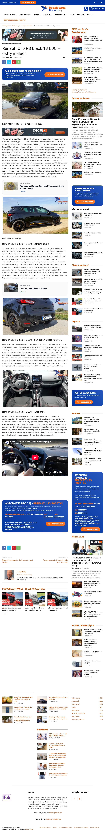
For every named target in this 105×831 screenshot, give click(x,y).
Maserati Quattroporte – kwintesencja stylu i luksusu (17, 561)
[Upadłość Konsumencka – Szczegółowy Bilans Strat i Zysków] (42, 746)
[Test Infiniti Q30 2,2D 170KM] (77, 235)
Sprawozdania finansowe (81, 827)
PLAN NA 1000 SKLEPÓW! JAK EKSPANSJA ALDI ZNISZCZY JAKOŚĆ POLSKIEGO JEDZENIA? (93, 59)
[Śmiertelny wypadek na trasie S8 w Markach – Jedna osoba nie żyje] (77, 155)
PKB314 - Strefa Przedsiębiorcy (80, 30)
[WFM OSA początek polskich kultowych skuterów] (77, 225)
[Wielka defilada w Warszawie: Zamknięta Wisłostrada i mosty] (77, 328)
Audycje (46, 15)
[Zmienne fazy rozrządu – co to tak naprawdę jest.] (77, 255)
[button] (94, 2)
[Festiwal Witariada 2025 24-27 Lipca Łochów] (77, 594)
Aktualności (24, 15)
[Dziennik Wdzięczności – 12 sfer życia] (77, 663)
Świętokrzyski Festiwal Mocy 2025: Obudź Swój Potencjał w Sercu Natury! (92, 603)
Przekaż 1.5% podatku (17, 20)
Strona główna (10, 15)
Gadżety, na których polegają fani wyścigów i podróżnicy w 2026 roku (92, 460)
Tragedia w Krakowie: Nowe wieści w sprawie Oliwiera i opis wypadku (93, 144)
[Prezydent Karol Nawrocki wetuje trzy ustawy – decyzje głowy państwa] (77, 165)
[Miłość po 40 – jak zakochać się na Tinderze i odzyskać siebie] (77, 653)
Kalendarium (78, 537)
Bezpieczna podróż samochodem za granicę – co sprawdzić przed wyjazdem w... (93, 440)
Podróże (76, 413)
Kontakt (54, 827)
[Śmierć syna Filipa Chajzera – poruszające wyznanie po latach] (42, 719)
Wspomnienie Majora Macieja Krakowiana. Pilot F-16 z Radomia (92, 366)
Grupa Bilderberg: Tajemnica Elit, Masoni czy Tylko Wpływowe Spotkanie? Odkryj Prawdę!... (93, 69)
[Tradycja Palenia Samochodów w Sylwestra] (77, 357)
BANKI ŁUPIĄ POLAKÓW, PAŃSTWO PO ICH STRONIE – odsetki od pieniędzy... (92, 79)
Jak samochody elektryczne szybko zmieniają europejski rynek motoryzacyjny (92, 271)
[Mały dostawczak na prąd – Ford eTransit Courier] (57, 599)
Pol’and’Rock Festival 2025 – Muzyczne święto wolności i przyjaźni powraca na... (92, 583)
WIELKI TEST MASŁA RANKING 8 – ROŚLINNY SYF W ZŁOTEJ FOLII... (23, 699)
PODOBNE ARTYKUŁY (12, 589)
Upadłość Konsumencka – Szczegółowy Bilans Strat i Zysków (57, 745)
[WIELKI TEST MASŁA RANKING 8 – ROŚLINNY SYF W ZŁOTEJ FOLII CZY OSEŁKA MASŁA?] (7, 700)
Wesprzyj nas (57, 524)
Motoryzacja (15, 26)
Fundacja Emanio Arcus (65, 827)
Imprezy (76, 321)
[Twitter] (9, 62)
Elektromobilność (80, 265)
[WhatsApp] (18, 62)
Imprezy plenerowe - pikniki (79, 554)
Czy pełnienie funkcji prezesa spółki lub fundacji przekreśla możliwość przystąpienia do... (57, 755)
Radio (36, 15)
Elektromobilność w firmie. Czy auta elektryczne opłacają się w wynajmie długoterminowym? (93, 291)
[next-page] (7, 614)
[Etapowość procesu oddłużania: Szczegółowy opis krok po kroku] (42, 775)
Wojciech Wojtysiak (77, 127)
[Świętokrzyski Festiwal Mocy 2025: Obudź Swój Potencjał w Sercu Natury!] (77, 603)
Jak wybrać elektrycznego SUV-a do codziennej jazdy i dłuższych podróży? (93, 281)
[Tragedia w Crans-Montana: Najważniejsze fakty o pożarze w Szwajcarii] (77, 348)
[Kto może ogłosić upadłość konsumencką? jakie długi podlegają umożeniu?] (42, 766)
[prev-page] (3, 614)
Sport (72, 15)
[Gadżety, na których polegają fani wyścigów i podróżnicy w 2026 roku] (77, 461)
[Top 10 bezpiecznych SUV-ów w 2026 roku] (42, 700)
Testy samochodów (26, 26)
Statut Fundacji (94, 827)
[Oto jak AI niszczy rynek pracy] (77, 50)
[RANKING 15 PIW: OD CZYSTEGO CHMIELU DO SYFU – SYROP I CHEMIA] (42, 709)
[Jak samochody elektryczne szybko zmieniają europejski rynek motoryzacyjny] (77, 272)
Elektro (27, 605)
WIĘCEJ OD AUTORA (35, 589)
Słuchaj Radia (29, 2)
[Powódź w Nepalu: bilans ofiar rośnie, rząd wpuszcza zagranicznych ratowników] (87, 109)
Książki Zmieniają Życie (83, 625)
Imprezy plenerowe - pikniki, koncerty (84, 92)
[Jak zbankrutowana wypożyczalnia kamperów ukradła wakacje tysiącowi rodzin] (77, 420)
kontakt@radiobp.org (53, 819)
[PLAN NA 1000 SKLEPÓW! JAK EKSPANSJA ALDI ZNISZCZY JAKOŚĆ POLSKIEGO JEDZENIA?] (77, 60)
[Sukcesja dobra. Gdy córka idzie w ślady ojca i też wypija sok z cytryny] (7, 709)
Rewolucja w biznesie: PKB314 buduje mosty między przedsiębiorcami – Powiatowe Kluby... (86, 562)
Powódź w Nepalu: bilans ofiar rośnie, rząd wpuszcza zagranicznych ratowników (86, 122)
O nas (89, 15)
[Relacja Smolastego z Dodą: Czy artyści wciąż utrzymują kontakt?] (77, 338)
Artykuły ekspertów (8, 605)
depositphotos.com (55, 813)
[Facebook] (97, 2)
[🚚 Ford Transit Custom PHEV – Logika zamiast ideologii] (12, 599)
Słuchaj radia (56, 75)
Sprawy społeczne (81, 98)
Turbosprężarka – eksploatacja (93, 243)
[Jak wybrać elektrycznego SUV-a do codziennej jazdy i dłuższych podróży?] (77, 282)
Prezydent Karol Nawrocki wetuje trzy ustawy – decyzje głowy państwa (92, 164)
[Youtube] (101, 2)
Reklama (80, 15)
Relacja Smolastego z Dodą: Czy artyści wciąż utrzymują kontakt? (93, 337)
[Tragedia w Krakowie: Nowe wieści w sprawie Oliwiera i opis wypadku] (77, 145)
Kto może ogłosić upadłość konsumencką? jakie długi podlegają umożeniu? (57, 765)
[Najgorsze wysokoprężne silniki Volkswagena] (77, 216)
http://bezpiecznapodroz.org (24, 574)
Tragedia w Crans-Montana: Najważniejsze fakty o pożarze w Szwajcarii (93, 347)
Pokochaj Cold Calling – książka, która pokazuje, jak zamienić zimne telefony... (93, 631)
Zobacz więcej (29, 829)
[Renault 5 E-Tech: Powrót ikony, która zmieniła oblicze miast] (35, 599)
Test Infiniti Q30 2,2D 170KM (92, 233)
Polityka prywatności (45, 827)
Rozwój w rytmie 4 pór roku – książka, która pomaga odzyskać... (92, 672)
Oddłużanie (85, 402)
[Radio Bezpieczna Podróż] (53, 8)
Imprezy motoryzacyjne (79, 90)
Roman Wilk (9, 57)
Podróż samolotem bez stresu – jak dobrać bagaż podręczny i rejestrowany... (93, 450)
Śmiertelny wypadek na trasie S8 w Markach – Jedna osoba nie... (92, 154)
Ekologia (75, 116)
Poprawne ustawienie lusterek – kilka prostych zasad (55, 561)
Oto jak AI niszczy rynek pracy (92, 48)
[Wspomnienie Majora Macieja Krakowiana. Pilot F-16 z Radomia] (77, 367)
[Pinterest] (14, 62)
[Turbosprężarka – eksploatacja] (77, 245)
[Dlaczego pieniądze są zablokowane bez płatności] (77, 431)
